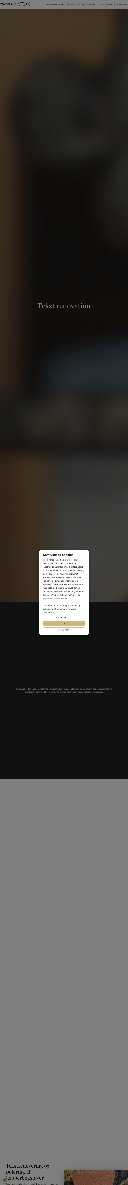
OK (64, 623)
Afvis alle (64, 629)
